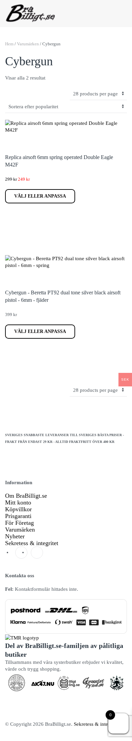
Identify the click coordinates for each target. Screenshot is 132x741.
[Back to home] (30, 13)
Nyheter (15, 536)
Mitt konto (18, 502)
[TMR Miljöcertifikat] (22, 637)
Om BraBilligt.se (26, 495)
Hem (9, 43)
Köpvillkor (18, 509)
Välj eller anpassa (40, 196)
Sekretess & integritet (31, 543)
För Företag (19, 522)
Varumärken (28, 43)
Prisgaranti (18, 516)
